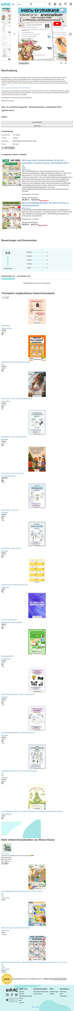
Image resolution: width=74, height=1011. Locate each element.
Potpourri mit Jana (6, 328)
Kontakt (52, 994)
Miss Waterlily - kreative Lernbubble (11, 622)
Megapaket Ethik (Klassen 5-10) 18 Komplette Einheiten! (19, 771)
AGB (61, 994)
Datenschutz (63, 996)
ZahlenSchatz (5, 587)
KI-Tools (21, 1002)
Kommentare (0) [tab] (23, 276)
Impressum (63, 991)
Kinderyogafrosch (6, 814)
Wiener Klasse (9, 110)
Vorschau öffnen (23, 63)
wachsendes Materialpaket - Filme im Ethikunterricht (18, 694)
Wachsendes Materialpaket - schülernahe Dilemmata (18, 733)
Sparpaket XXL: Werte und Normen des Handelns (16, 398)
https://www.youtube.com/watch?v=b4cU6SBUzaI (15, 88)
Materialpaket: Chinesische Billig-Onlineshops (15, 362)
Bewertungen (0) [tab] (8, 276)
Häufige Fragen (54, 991)
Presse (21, 998)
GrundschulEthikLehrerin (8, 476)
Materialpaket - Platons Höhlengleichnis (14, 437)
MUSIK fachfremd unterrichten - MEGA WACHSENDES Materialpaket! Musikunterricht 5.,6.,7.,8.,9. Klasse (34, 962)
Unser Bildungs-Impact (25, 996)
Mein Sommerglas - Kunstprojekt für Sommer (15, 928)
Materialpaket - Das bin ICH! (10, 510)
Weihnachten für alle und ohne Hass (12, 473)
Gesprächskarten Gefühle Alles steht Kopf (14, 585)
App (20, 1000)
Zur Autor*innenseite (60, 979)
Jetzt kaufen (37, 126)
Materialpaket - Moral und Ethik (11, 548)
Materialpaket (5, 326)
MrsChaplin (4, 439)
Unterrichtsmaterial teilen (40, 991)
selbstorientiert (5, 401)
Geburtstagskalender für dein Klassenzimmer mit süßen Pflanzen (22, 891)
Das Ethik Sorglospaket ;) (9, 620)
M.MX (3, 365)
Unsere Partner (37, 994)
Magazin (21, 991)
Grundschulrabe (6, 659)
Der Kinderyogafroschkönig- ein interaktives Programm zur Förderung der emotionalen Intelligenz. (32, 811)
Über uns (21, 994)
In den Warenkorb (37, 122)
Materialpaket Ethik (7, 656)
